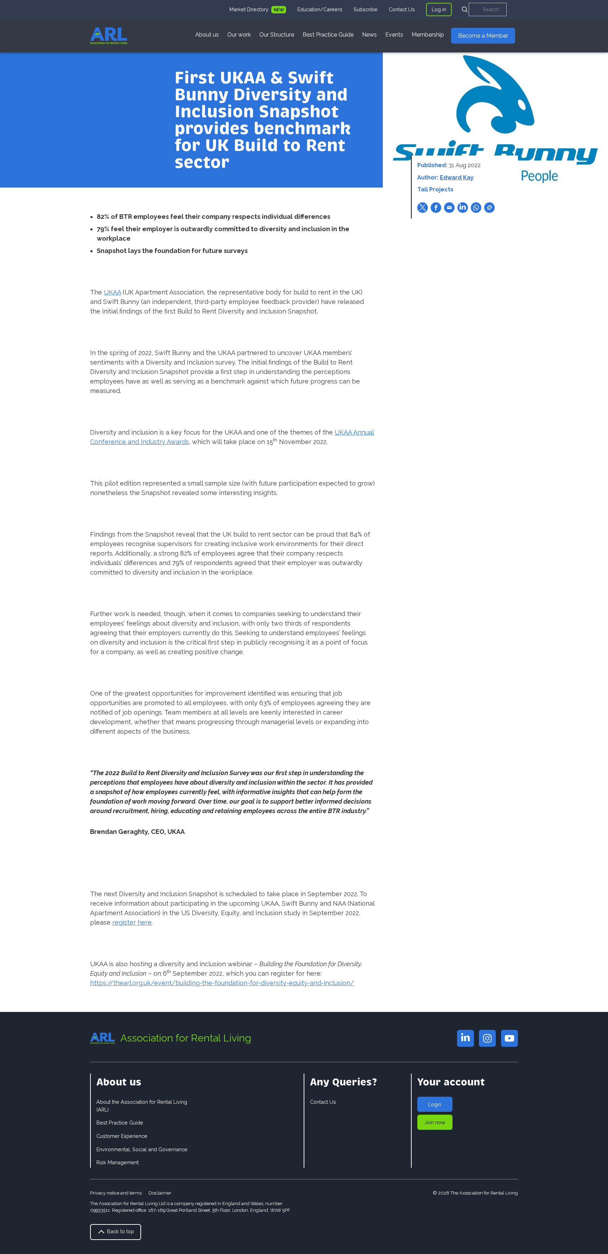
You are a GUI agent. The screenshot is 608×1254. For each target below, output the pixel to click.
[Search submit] (464, 9)
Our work (239, 34)
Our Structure (276, 34)
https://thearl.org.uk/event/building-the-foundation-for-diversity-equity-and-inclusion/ (222, 983)
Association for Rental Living (185, 1038)
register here (132, 922)
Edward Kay (457, 177)
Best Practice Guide (328, 34)
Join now (434, 1122)
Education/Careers (319, 9)
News (369, 34)
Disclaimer (159, 1193)
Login (434, 1104)
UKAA (112, 292)
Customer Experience (121, 1136)
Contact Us (402, 9)
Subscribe (366, 9)
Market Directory (249, 9)
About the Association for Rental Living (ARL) (141, 1106)
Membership (428, 34)
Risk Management (117, 1162)
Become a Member (483, 35)
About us (207, 34)
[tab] (257, 9)
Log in (439, 9)
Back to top (120, 1231)
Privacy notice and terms (116, 1193)
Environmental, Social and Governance (142, 1149)
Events (394, 34)
